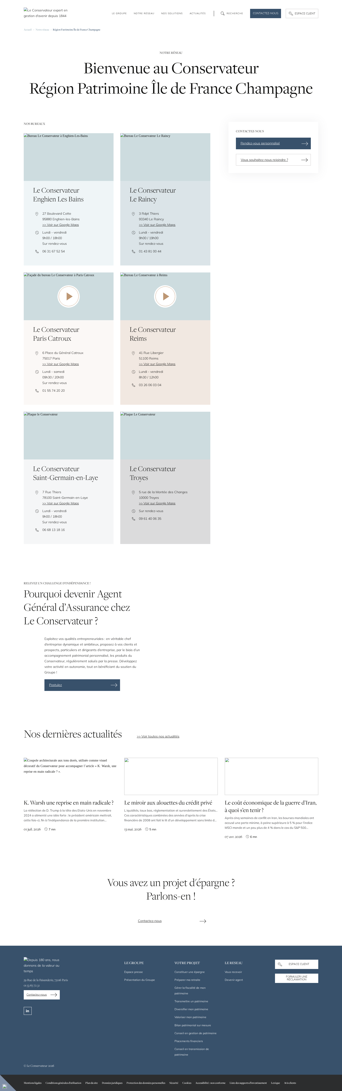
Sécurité (173, 1082)
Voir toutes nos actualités (160, 736)
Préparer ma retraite (187, 980)
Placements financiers (188, 1041)
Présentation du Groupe (139, 980)
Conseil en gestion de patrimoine (195, 1033)
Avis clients (290, 1082)
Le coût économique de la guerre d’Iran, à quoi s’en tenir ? (271, 806)
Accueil (28, 29)
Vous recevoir (233, 972)
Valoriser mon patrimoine (190, 1017)
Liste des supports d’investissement (248, 1082)
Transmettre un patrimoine (191, 1001)
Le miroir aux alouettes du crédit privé (168, 802)
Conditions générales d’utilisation (63, 1082)
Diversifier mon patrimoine (191, 1009)
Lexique (275, 1082)
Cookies (186, 1082)
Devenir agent (234, 980)
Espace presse (133, 972)
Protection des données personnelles (146, 1082)
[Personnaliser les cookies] (8, 1083)
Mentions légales (32, 1082)
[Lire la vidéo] (69, 296)
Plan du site (91, 1082)
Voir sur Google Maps (63, 225)
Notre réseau (42, 29)
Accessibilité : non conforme (210, 1082)
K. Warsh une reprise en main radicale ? (69, 802)
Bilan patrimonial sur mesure (192, 1025)
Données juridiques (112, 1082)
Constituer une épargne (189, 972)
